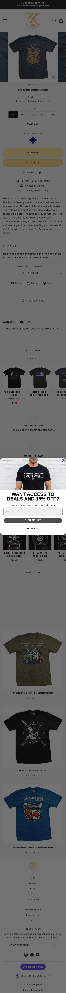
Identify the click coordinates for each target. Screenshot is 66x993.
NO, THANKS (33, 528)
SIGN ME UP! (33, 520)
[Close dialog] (63, 461)
